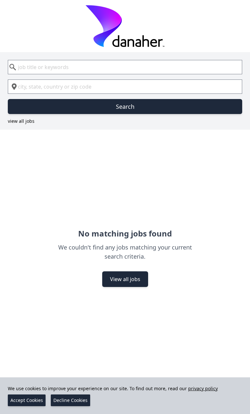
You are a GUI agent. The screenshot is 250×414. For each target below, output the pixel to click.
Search (125, 106)
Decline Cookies (70, 400)
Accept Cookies (26, 400)
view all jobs (21, 121)
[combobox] (125, 67)
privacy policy (203, 388)
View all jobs (125, 279)
